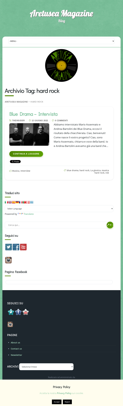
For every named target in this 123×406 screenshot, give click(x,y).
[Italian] (6, 202)
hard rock (84, 170)
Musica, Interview (21, 170)
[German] (17, 202)
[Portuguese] (24, 202)
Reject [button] (67, 401)
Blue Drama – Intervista (33, 114)
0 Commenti (61, 120)
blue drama (72, 170)
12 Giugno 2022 (40, 120)
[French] (20, 202)
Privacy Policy (64, 393)
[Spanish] (13, 202)
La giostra (95, 170)
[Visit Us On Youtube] (23, 249)
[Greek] (31, 202)
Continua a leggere (26, 154)
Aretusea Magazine (61, 13)
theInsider (18, 120)
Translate (29, 213)
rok (107, 172)
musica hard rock (101, 171)
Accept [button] (57, 401)
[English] (10, 202)
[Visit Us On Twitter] (8, 249)
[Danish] (28, 202)
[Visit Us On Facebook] (16, 249)
